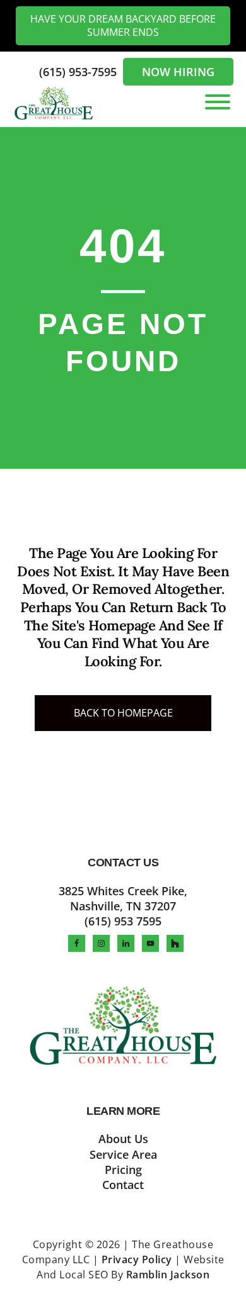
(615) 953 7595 (123, 921)
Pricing (123, 1169)
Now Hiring (178, 71)
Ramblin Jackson (168, 1274)
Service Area (123, 1154)
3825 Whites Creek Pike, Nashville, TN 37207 (123, 898)
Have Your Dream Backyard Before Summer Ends (123, 25)
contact (123, 1184)
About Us (123, 1138)
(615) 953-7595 (79, 71)
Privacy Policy (137, 1259)
